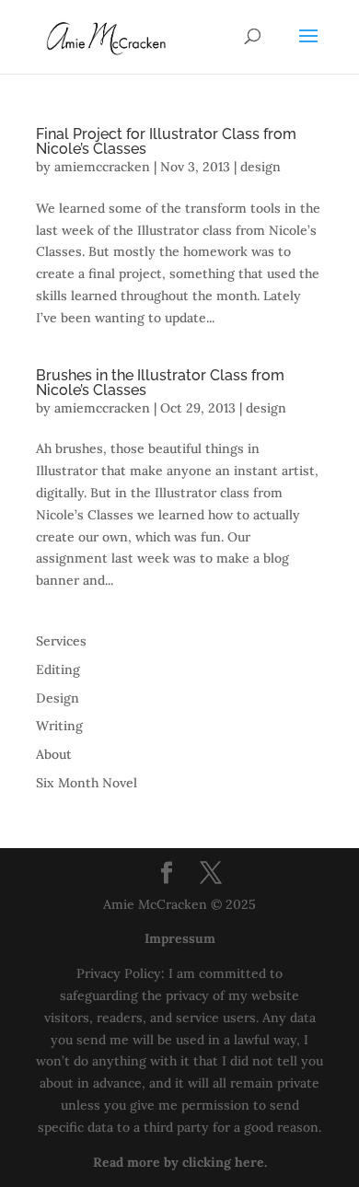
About (54, 754)
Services (61, 641)
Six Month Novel (86, 782)
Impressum (180, 938)
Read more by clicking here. (180, 1162)
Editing (58, 669)
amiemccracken (102, 166)
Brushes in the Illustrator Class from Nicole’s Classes (160, 383)
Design (57, 698)
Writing (59, 725)
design (260, 166)
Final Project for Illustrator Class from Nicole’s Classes (166, 141)
